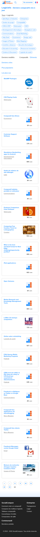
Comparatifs (23, 57)
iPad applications (10, 263)
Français (36, 2)
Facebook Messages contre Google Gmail (11, 447)
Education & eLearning (10, 48)
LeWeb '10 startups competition (10, 318)
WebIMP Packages (10, 78)
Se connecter (28, 2)
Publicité (6, 359)
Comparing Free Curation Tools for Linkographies (10, 228)
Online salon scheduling (12, 336)
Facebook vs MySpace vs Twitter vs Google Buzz (12, 393)
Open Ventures (9, 281)
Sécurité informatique (25, 45)
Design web (27, 37)
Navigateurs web (30, 30)
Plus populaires (7, 68)
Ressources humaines (28, 48)
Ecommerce (16, 37)
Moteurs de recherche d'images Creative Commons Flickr (11, 466)
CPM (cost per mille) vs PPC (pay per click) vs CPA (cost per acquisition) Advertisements (12, 376)
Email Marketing (22, 33)
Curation (6, 232)
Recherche (15, 2)
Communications (8, 33)
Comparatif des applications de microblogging (9, 411)
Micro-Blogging (9, 416)
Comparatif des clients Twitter (12, 429)
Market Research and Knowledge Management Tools (12, 301)
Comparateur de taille (9, 516)
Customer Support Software (10, 135)
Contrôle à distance (9, 45)
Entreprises (24, 18)
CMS (26, 26)
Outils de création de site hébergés (11, 171)
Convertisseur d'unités (9, 514)
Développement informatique (12, 30)
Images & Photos (8, 41)
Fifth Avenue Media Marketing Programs (11, 355)
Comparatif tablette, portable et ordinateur (11, 190)
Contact (29, 511)
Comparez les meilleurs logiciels (12, 509)
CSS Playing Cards (10, 97)
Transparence (31, 506)
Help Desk (6, 37)
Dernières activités (8, 524)
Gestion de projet (8, 22)
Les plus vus (6, 73)
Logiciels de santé (26, 52)
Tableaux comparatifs (8, 511)
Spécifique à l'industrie (10, 18)
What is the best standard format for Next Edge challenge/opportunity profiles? (12, 248)
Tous (3, 15)
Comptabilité (21, 22)
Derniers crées (7, 62)
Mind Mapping (21, 41)
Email (5, 451)
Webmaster (17, 26)
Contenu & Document (10, 52)
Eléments (33, 57)
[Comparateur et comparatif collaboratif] (7, 2)
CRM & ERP (6, 26)
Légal (28, 509)
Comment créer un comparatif (11, 506)
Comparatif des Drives (11, 116)
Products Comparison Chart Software (11, 208)
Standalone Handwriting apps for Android (12, 153)
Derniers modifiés (8, 57)
